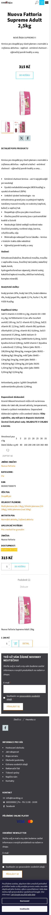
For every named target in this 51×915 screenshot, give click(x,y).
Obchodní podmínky (15, 760)
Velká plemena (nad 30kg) (19, 509)
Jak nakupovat (12, 751)
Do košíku (24, 75)
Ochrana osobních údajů (17, 764)
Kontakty (10, 780)
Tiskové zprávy (12, 772)
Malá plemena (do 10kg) (12, 506)
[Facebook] (28, 138)
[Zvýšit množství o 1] (9, 565)
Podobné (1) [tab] (24, 580)
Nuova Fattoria (8, 466)
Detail (26, 643)
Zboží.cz (17, 719)
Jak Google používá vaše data (23, 894)
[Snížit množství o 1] (9, 568)
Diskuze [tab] (24, 586)
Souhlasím (24, 909)
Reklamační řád (13, 768)
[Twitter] (21, 138)
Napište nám (11, 776)
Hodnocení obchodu (15, 747)
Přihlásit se (13, 706)
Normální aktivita (9, 519)
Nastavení (24, 901)
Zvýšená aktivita (25, 519)
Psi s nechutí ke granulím (12, 529)
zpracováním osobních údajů (31, 866)
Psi (2, 476)
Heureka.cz (31, 719)
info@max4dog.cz (14, 798)
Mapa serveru (12, 756)
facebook (10, 806)
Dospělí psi (6, 496)
